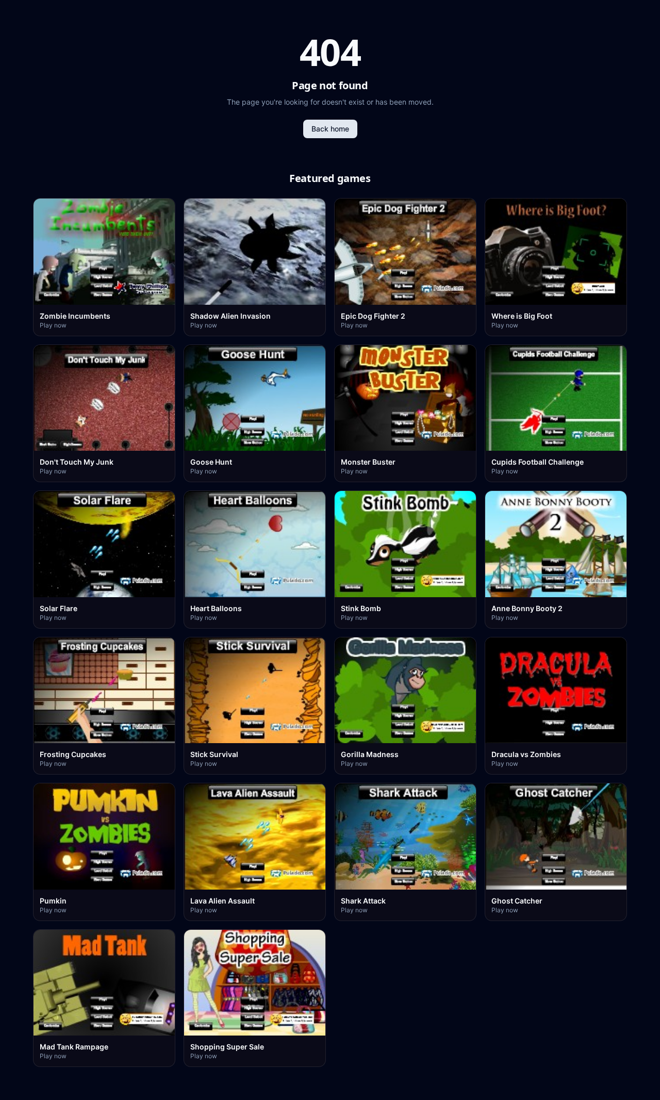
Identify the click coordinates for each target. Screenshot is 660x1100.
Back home (330, 128)
